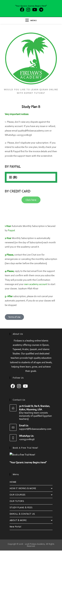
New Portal (15, 526)
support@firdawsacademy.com (35, 428)
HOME (13, 481)
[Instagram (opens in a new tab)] (28, 9)
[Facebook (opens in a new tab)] (22, 9)
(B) (15, 177)
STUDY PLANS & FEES (21, 507)
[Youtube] (25, 386)
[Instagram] (19, 386)
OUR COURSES (18, 494)
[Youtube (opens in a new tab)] (34, 9)
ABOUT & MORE (18, 520)
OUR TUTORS (17, 501)
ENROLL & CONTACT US (22, 513)
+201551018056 (26, 439)
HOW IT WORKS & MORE (23, 488)
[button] (31, 177)
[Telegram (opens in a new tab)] (40, 9)
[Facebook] (13, 386)
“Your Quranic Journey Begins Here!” (28, 462)
